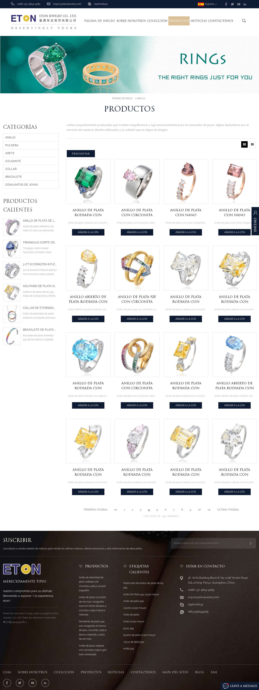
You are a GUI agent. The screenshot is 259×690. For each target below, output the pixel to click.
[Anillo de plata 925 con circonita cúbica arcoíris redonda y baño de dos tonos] (137, 268)
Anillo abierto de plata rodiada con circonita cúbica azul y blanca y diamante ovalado (234, 386)
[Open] (255, 223)
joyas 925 (128, 628)
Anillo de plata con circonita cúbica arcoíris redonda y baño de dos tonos (137, 386)
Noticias (199, 21)
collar (11, 168)
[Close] (255, 241)
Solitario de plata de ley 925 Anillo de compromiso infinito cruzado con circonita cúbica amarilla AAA (40, 286)
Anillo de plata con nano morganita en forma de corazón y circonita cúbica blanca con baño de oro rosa (186, 213)
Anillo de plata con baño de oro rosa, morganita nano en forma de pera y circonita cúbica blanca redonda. (92, 606)
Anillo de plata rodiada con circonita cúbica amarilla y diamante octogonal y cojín (186, 386)
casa (7, 672)
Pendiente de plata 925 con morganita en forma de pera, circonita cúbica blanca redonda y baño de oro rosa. (93, 630)
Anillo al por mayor (133, 621)
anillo (141, 98)
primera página (96, 509)
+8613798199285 (198, 611)
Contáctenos (220, 21)
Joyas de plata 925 (133, 642)
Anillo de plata (131, 614)
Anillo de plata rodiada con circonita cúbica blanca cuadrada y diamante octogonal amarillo (88, 472)
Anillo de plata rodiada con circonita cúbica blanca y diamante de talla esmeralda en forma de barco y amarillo (234, 299)
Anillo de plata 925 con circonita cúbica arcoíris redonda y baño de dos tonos (137, 299)
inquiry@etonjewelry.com (67, 4)
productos (91, 672)
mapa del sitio (175, 672)
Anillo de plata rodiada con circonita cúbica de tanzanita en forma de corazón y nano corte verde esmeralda (88, 213)
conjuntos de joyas (21, 184)
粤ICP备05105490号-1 (15, 622)
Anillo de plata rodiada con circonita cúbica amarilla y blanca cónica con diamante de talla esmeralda (185, 472)
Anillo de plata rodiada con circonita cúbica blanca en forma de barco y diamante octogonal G (186, 299)
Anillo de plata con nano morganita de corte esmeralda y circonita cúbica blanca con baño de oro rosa (235, 213)
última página (228, 509)
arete (10, 153)
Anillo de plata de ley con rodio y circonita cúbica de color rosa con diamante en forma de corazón (40, 220)
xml (214, 672)
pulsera (11, 145)
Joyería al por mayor (134, 608)
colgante (13, 161)
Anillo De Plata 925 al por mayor (141, 594)
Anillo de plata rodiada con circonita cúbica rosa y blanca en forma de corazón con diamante (136, 472)
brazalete (13, 176)
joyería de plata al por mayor (139, 635)
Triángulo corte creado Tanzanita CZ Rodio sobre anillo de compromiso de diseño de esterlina (40, 242)
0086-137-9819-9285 (201, 589)
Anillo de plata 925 (133, 601)
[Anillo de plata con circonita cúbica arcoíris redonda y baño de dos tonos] (137, 354)
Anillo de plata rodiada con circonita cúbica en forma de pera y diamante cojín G (234, 472)
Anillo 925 (128, 648)
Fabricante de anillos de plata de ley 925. (143, 585)
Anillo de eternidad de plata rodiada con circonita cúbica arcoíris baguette (92, 584)
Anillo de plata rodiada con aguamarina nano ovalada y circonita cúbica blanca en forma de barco (88, 386)
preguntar (81, 153)
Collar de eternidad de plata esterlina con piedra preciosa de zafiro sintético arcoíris (40, 307)
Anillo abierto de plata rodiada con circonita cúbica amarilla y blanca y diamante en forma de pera (88, 299)
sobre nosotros (131, 21)
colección (157, 21)
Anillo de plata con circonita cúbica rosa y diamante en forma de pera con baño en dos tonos (137, 213)
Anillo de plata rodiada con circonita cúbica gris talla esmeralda (93, 650)
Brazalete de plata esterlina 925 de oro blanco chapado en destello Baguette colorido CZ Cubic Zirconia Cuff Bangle (40, 329)
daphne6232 (101, 4)
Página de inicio (99, 21)
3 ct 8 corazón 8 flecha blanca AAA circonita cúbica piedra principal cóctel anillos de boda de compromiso (40, 264)
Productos (179, 21)
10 (199, 509)
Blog (199, 672)
